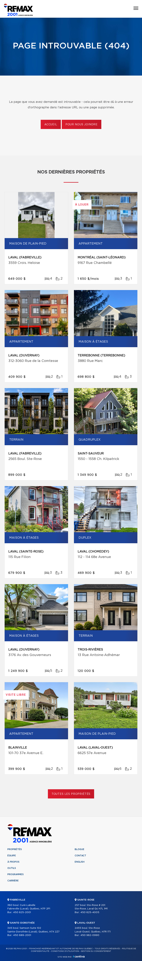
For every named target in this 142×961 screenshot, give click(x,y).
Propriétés (14, 849)
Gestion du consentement (96, 951)
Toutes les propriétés (71, 794)
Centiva (79, 956)
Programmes (15, 874)
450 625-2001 (22, 912)
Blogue (79, 849)
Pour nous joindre (81, 124)
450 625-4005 (89, 912)
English (79, 862)
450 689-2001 (22, 935)
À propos (13, 862)
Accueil (50, 124)
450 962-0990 (89, 935)
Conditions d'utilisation (65, 951)
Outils (11, 868)
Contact (80, 855)
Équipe (11, 855)
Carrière (13, 881)
